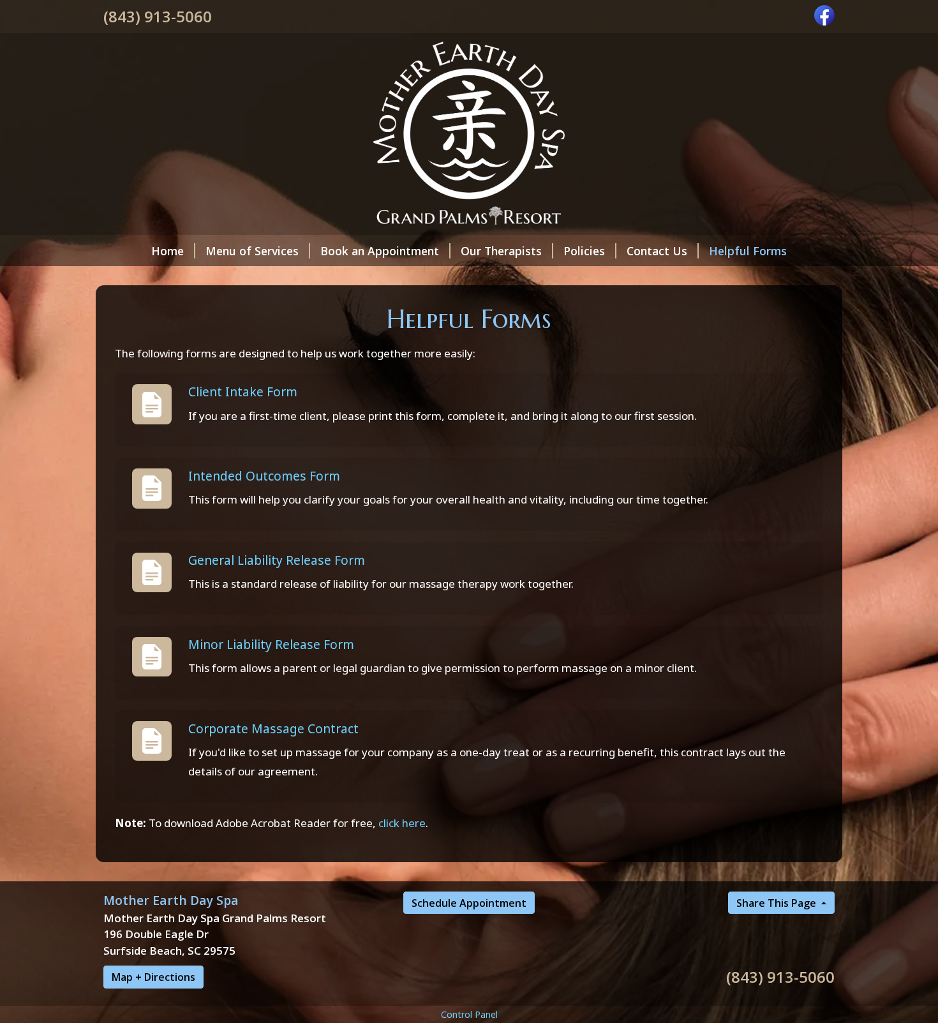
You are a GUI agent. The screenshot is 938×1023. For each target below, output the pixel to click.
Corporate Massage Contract (273, 728)
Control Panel (469, 1014)
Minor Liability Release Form (271, 644)
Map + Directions (153, 977)
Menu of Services (252, 250)
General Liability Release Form (276, 560)
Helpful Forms (748, 250)
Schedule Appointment (469, 903)
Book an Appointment (379, 250)
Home (167, 250)
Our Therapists (501, 250)
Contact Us (657, 250)
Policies (584, 250)
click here (402, 823)
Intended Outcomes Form (264, 475)
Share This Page (777, 903)
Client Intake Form (242, 391)
